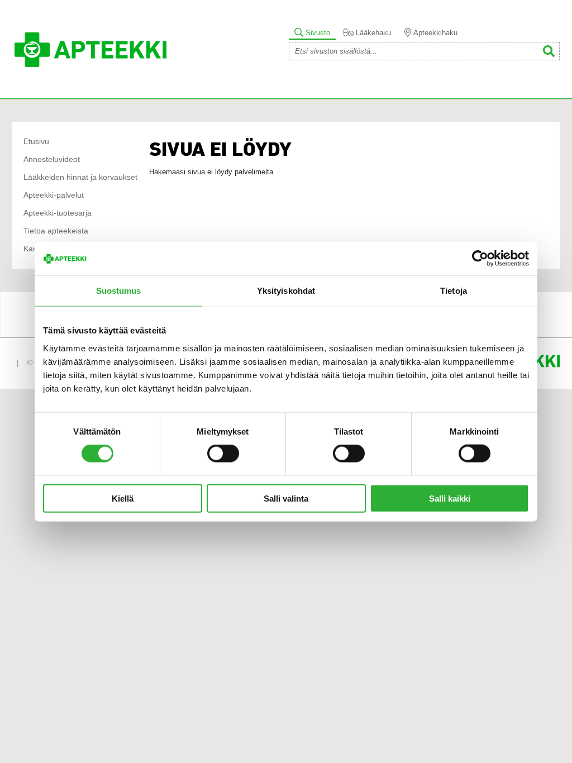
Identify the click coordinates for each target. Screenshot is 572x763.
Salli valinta (286, 498)
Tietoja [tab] (453, 290)
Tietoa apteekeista (55, 231)
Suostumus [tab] (118, 290)
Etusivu (36, 141)
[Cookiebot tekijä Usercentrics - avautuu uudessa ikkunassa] (480, 258)
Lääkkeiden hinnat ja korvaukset (80, 177)
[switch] (223, 453)
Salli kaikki (449, 498)
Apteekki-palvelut (53, 195)
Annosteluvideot (51, 159)
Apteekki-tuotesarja (57, 213)
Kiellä (123, 498)
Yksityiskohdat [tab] (286, 290)
